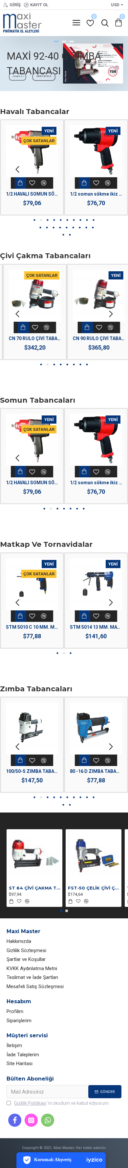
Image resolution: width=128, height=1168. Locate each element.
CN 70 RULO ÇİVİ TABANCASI (32, 338)
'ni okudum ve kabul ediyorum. (62, 1103)
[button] (17, 169)
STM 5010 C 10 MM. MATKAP (32, 627)
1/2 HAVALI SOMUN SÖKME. (32, 194)
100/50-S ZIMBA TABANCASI (32, 771)
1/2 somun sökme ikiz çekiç (96, 194)
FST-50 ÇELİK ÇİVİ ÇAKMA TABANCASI (93, 887)
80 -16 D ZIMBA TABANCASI (96, 771)
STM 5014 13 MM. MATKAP (96, 627)
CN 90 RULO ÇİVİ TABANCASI (96, 338)
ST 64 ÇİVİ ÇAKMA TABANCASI (34, 887)
